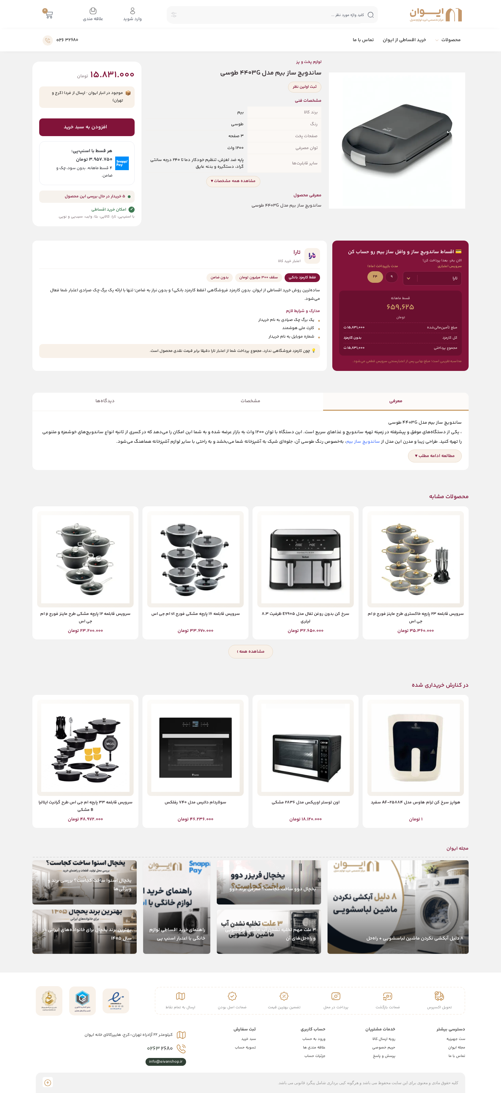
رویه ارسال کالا (384, 1039)
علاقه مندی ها (314, 1047)
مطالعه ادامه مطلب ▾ (435, 456)
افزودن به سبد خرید (85, 127)
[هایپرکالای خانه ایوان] (436, 14)
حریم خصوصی (383, 1047)
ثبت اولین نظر (305, 87)
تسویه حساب (245, 1047)
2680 (160, 1048)
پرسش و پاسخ (384, 1056)
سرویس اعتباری (450, 266)
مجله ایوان (456, 1047)
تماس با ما (457, 1056)
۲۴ (375, 277)
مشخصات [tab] (250, 401)
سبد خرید (248, 1039)
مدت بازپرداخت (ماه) (382, 266)
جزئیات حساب (314, 1056)
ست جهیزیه (455, 1039)
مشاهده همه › (250, 651)
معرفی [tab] (396, 401)
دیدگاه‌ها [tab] (105, 401)
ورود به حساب (313, 1039)
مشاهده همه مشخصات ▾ (233, 181)
